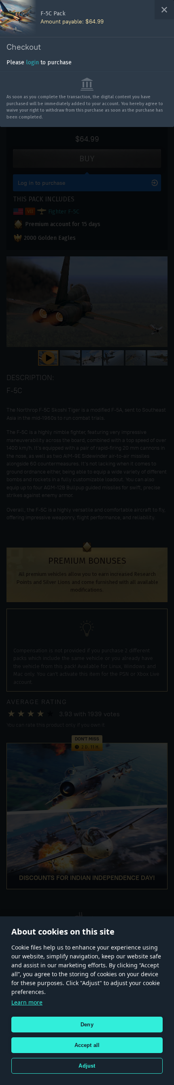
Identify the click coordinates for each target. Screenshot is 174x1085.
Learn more (26, 1002)
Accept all (87, 1045)
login (32, 62)
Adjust (87, 1066)
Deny (87, 1025)
